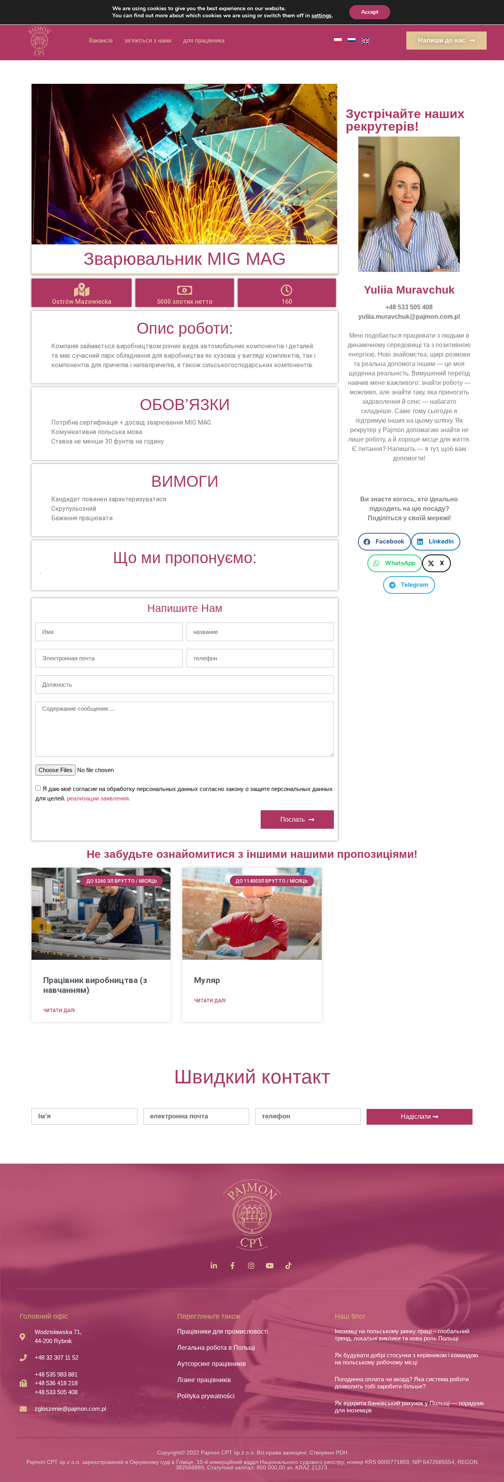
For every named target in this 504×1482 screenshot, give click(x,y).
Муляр (207, 980)
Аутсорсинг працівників (211, 1363)
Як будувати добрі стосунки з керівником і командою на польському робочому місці (406, 1359)
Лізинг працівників (204, 1380)
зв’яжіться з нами (147, 40)
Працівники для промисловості (222, 1331)
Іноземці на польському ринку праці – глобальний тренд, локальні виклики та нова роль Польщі (402, 1335)
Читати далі (59, 1010)
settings (321, 15)
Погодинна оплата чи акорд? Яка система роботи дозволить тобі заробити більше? (402, 1383)
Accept (369, 12)
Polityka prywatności (206, 1396)
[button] (384, 542)
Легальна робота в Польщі (216, 1347)
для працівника (203, 40)
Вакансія (101, 40)
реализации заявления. (98, 798)
